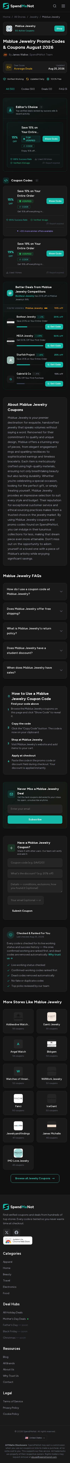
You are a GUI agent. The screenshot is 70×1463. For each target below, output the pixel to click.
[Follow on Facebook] (16, 1232)
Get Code (55, 326)
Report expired (53, 163)
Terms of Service (13, 1401)
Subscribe (35, 819)
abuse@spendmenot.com (44, 1457)
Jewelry (33, 16)
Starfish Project (26, 354)
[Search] (54, 6)
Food (6, 1293)
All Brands (9, 1363)
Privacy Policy (11, 1407)
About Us (8, 1369)
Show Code (51, 139)
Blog (5, 1357)
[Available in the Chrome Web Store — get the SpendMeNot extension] (35, 1240)
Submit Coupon (22, 910)
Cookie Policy (11, 1414)
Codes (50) (28, 89)
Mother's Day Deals (14, 1318)
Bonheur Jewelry (26, 316)
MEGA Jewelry (25, 335)
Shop (59, 28)
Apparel (7, 1261)
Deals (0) (46, 89)
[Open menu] (63, 6)
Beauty (7, 1274)
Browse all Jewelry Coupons (32, 1178)
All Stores (20, 16)
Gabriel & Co (24, 373)
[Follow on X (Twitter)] (6, 1232)
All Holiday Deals (13, 1312)
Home (6, 16)
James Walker (20, 54)
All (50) (10, 89)
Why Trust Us (11, 1375)
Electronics (9, 1287)
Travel (6, 1280)
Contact (8, 1382)
